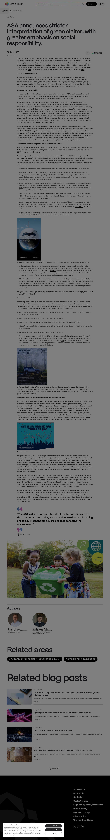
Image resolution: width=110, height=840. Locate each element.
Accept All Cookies (53, 826)
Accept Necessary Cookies (53, 829)
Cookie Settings (54, 833)
